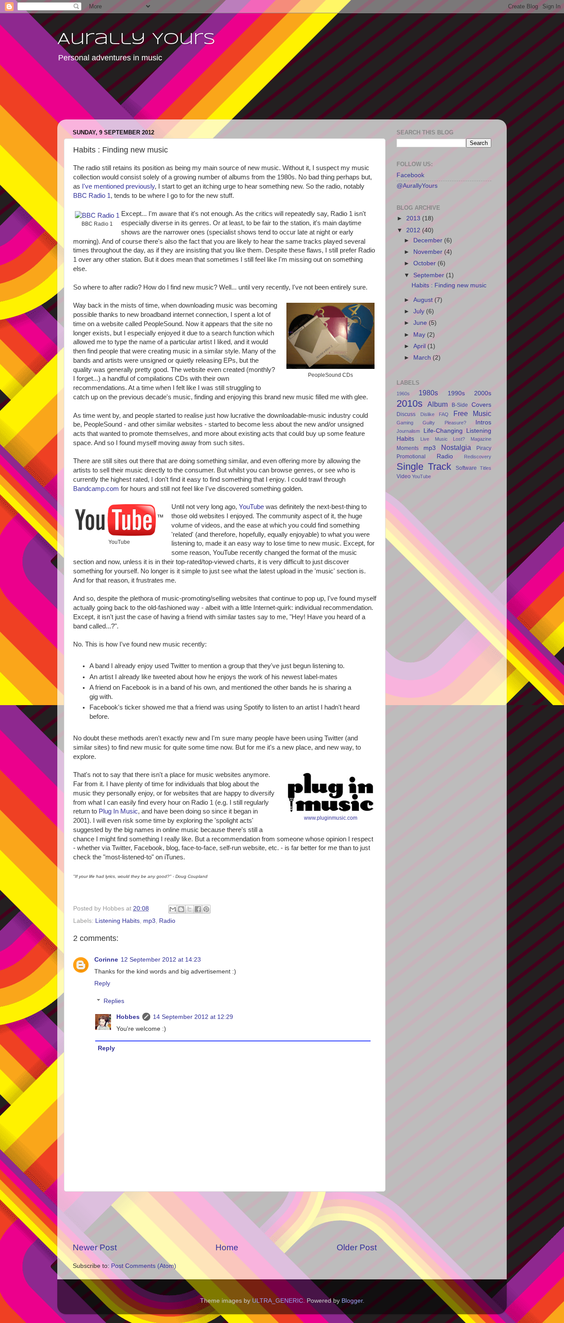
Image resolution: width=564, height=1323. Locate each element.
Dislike (427, 414)
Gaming (405, 422)
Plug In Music (118, 811)
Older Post (357, 1247)
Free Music (472, 413)
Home (226, 1247)
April (420, 346)
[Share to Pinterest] (206, 909)
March (423, 357)
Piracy (483, 448)
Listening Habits (117, 921)
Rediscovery (477, 456)
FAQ (444, 414)
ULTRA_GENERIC (277, 1300)
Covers (481, 404)
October (425, 263)
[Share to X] (189, 909)
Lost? (459, 439)
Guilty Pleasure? (444, 422)
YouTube (251, 506)
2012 (414, 230)
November (428, 252)
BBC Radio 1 (92, 195)
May (420, 334)
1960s (403, 393)
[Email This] (172, 909)
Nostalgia (456, 447)
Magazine (481, 439)
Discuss (406, 414)
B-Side (460, 405)
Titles (485, 468)
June (421, 323)
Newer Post (95, 1247)
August (423, 300)
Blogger (352, 1300)
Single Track (424, 466)
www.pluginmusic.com (330, 818)
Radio (167, 921)
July (419, 311)
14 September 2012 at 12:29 (193, 1017)
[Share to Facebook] (197, 909)
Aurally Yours (136, 39)
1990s (456, 393)
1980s (428, 393)
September (429, 275)
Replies (114, 1001)
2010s (410, 403)
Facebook (410, 175)
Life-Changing (443, 430)
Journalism (408, 431)
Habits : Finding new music (449, 285)
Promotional (411, 456)
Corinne (106, 959)
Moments (408, 448)
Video (404, 476)
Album (437, 404)
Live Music (434, 439)
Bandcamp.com (96, 488)
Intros (483, 422)
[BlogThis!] (181, 909)
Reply (102, 983)
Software (466, 468)
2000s (482, 393)
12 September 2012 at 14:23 (161, 959)
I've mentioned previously (118, 186)
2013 (414, 218)
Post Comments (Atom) (143, 1266)
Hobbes (128, 1017)
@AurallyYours (417, 185)
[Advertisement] (226, 97)
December (428, 240)
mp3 (149, 921)
